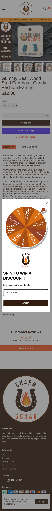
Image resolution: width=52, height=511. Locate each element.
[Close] (47, 202)
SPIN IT (25, 303)
